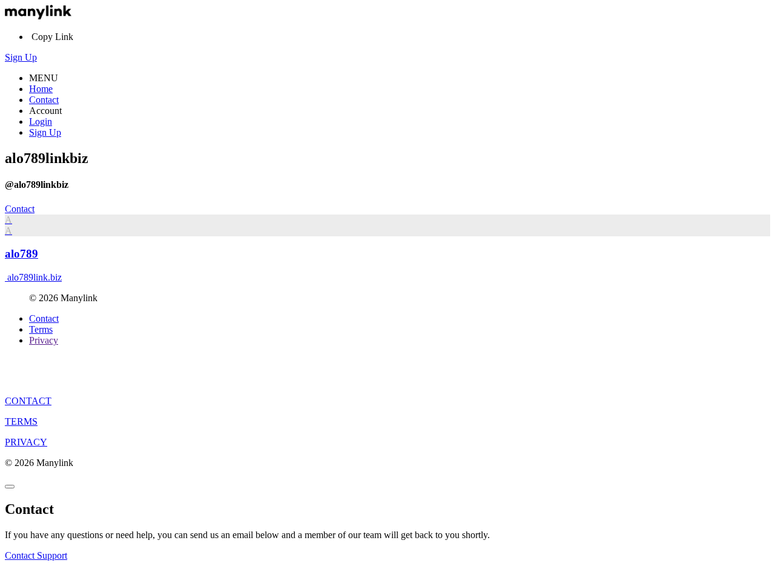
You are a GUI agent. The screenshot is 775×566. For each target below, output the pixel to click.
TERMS (21, 421)
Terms (41, 329)
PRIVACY (26, 442)
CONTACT (28, 401)
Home (41, 89)
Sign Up (21, 57)
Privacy (43, 340)
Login (40, 121)
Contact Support (36, 555)
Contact (44, 100)
